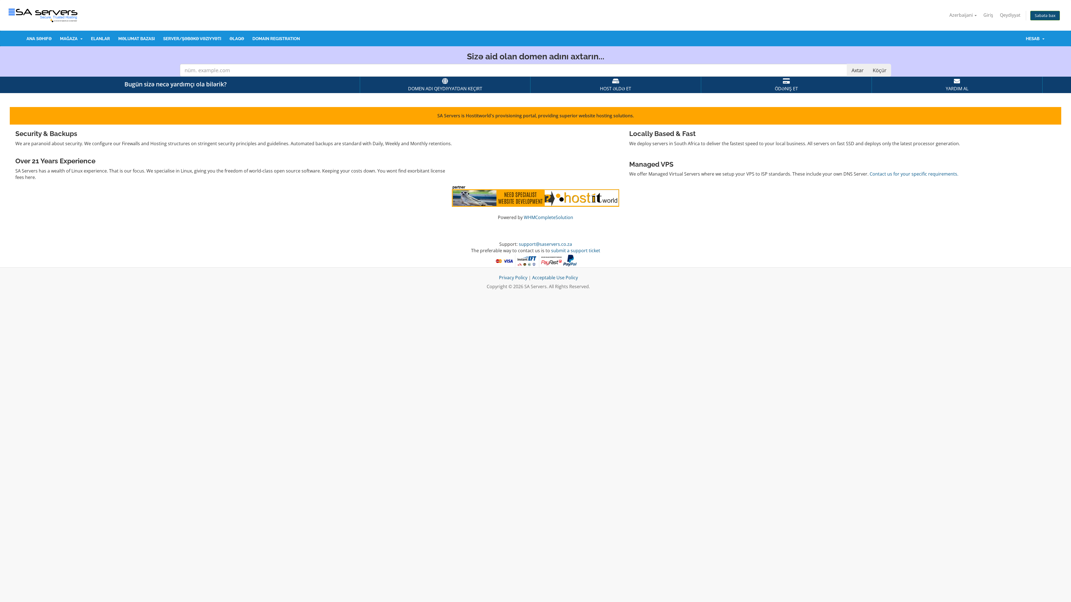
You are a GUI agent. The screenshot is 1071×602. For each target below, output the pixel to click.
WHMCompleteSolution (548, 217)
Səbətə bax (1045, 15)
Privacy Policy (513, 278)
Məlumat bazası (136, 38)
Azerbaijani (961, 15)
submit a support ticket (575, 250)
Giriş (988, 15)
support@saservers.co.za (545, 244)
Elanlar (100, 38)
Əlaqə (237, 38)
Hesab (1034, 38)
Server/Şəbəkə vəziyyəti (192, 38)
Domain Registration (276, 38)
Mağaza (70, 38)
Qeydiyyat (1010, 15)
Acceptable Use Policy (555, 278)
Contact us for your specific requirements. (914, 174)
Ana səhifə (39, 38)
